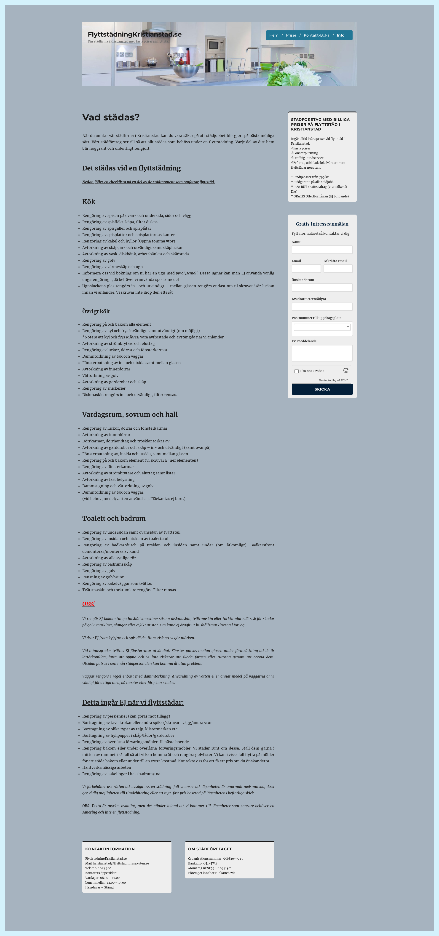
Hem (273, 35)
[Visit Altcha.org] (345, 371)
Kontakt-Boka (316, 35)
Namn (296, 242)
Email (296, 261)
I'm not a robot (312, 371)
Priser (291, 35)
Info (340, 35)
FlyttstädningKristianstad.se (135, 34)
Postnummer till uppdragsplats (316, 318)
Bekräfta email (335, 261)
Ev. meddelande (304, 341)
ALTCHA (342, 380)
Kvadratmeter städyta (309, 299)
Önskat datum (303, 280)
